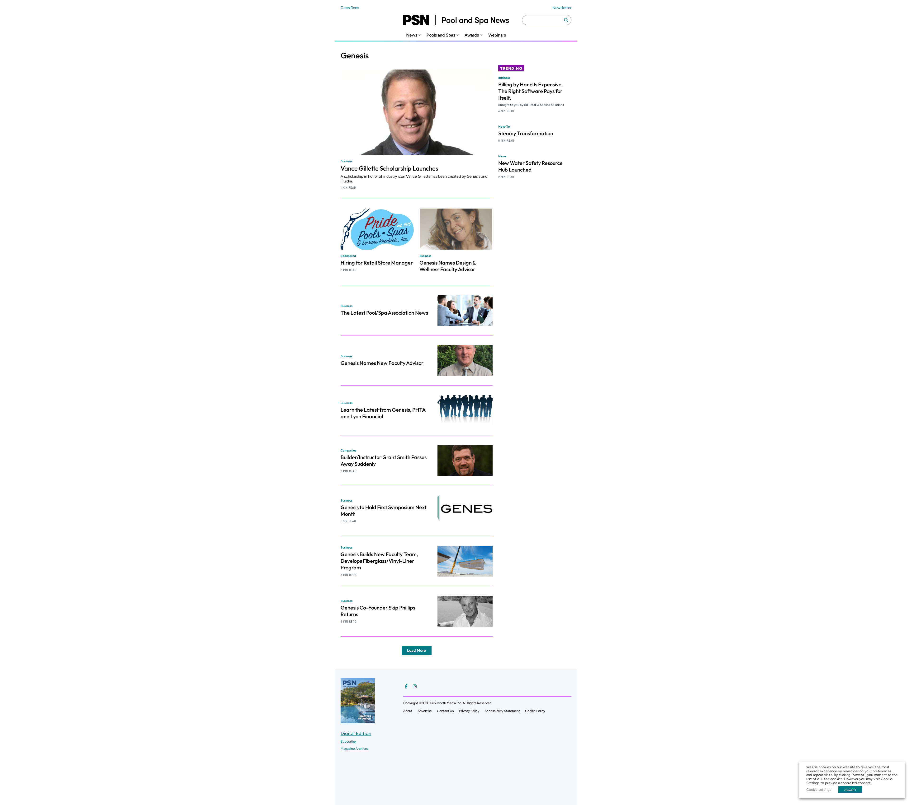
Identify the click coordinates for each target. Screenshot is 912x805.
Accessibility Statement (502, 711)
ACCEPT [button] (850, 789)
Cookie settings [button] (818, 789)
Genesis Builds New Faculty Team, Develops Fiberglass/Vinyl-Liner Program (379, 561)
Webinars (497, 35)
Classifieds (350, 7)
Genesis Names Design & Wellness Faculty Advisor (447, 266)
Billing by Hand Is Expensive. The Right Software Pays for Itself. (530, 91)
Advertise (425, 711)
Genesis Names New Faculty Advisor (382, 363)
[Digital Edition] (358, 721)
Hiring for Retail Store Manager (377, 262)
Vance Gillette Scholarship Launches (389, 168)
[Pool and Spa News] (456, 20)
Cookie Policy (535, 711)
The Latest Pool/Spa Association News (384, 312)
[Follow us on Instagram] (415, 686)
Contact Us (445, 711)
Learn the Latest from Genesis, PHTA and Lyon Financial (383, 413)
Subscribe (348, 742)
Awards (472, 35)
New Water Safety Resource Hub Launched (530, 166)
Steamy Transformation (525, 133)
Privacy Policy (469, 711)
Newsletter (561, 7)
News (411, 35)
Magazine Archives (355, 749)
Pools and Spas (441, 35)
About (407, 711)
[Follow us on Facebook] (406, 686)
